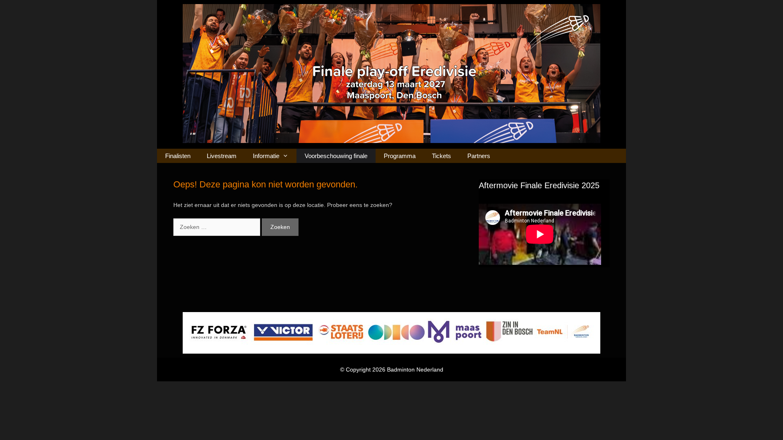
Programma (400, 155)
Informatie (266, 155)
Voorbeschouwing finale (336, 155)
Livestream (222, 155)
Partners (478, 155)
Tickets (441, 155)
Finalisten (177, 155)
